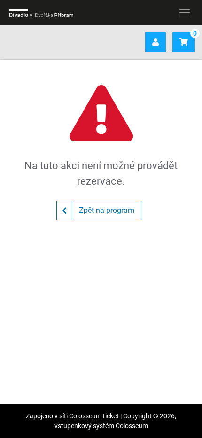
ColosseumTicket (94, 416)
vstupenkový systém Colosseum (101, 426)
